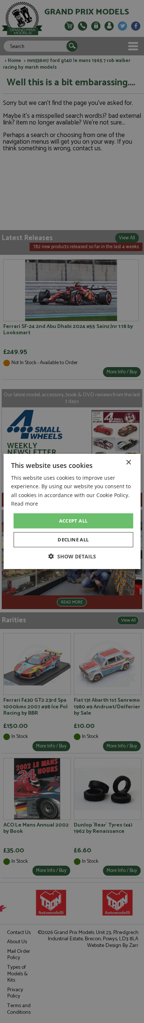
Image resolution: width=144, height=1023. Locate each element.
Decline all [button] (73, 539)
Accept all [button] (73, 520)
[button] (72, 556)
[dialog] (72, 511)
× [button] (128, 462)
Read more (24, 503)
